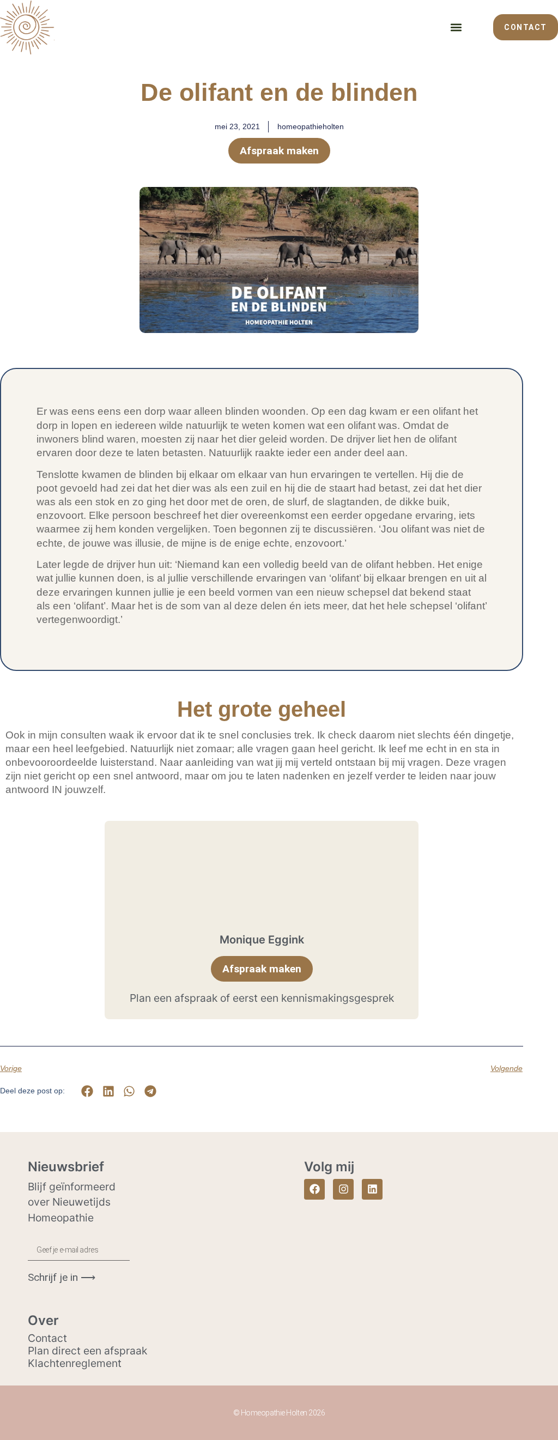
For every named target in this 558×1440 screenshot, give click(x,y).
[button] (456, 27)
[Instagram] (343, 1189)
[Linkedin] (372, 1189)
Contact (47, 1338)
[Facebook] (314, 1189)
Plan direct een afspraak (87, 1350)
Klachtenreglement (75, 1363)
